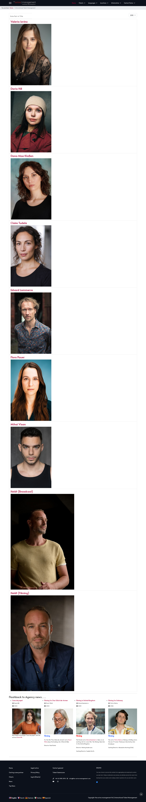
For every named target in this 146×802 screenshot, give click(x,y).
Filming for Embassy (115, 700)
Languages (91, 3)
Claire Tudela (19, 223)
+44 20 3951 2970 (60, 778)
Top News (12, 786)
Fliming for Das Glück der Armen (56, 700)
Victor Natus (118, 740)
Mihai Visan (18, 424)
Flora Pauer (18, 357)
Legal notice (35, 768)
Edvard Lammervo (22, 290)
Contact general (58, 768)
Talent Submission (59, 772)
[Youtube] (54, 781)
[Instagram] (58, 781)
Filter (37, 16)
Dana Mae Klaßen (22, 156)
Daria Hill (16, 89)
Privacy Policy (35, 772)
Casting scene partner (16, 772)
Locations (103, 3)
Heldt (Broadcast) (22, 491)
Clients (81, 3)
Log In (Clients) (35, 777)
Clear (48, 16)
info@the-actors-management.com (79, 778)
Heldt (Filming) (20, 593)
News (10, 781)
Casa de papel (17, 700)
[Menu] (10, 3)
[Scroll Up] (141, 794)
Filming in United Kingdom (85, 700)
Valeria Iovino (19, 21)
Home (74, 3)
